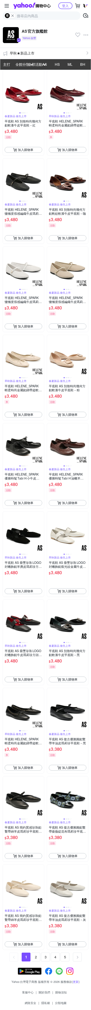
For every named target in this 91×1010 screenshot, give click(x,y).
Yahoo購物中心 (32, 6)
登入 (65, 5)
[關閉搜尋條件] (13, 16)
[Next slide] (41, 90)
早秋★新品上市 (22, 53)
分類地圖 (60, 1003)
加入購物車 (25, 149)
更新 (76, 982)
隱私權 (45, 1003)
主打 (6, 64)
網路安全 (30, 1003)
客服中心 (28, 992)
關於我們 (44, 992)
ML (70, 64)
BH (82, 64)
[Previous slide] (6, 90)
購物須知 (61, 992)
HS (57, 64)
